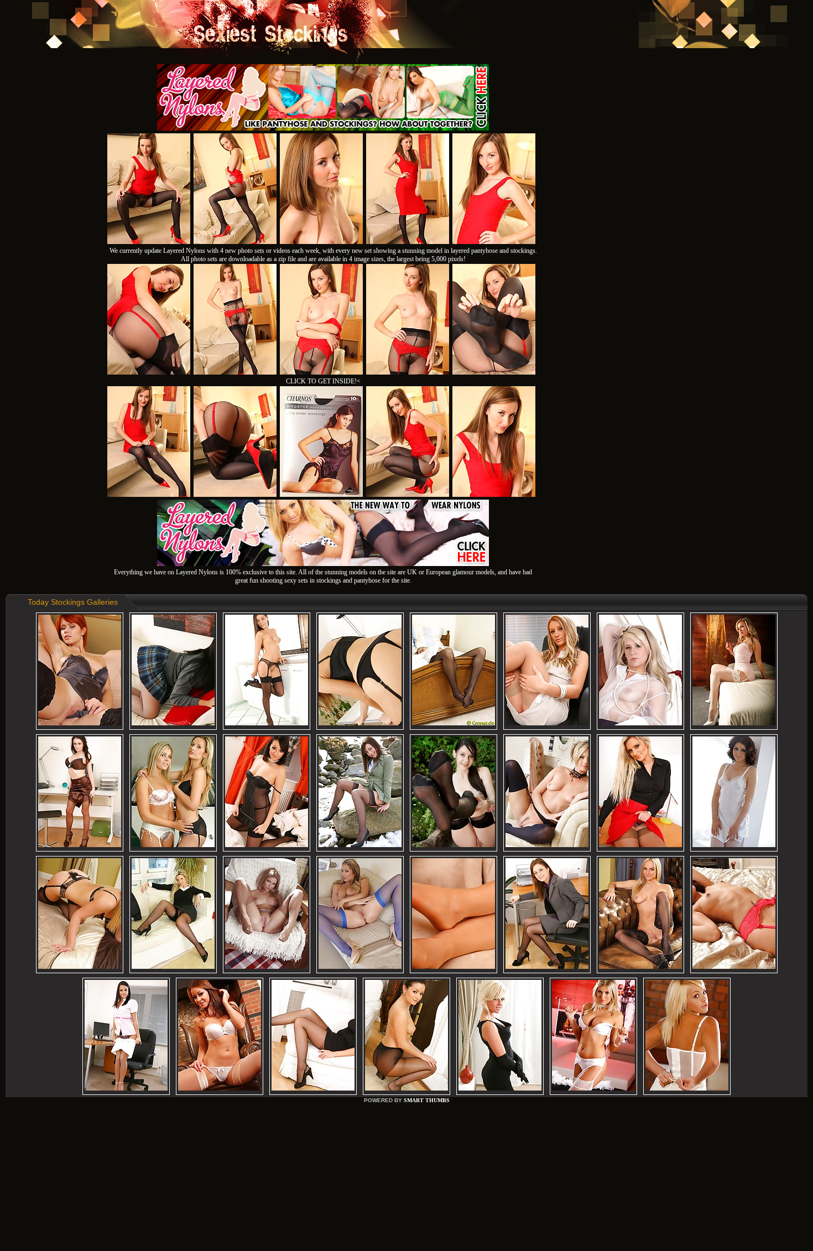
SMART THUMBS (427, 1100)
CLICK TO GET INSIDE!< (323, 381)
